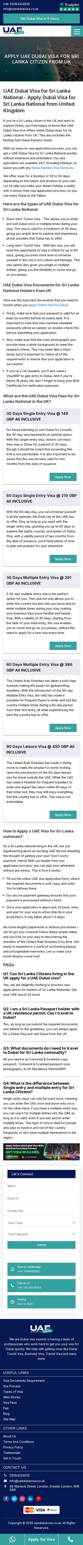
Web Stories (11, 1397)
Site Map (9, 1419)
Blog (6, 1413)
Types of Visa (13, 1391)
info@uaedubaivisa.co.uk (21, 9)
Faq (6, 1408)
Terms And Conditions (18, 1442)
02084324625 (20, 1475)
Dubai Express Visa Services (52, 168)
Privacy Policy (13, 1447)
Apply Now (63, 477)
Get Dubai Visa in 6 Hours (39, 18)
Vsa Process (12, 1386)
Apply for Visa (41, 1539)
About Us (9, 1436)
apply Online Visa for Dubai (48, 305)
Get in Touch (12, 1458)
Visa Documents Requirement (23, 1380)
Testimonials (11, 1453)
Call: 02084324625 (16, 4)
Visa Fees (10, 1402)
